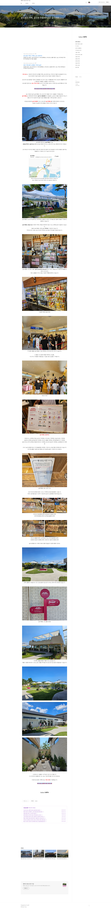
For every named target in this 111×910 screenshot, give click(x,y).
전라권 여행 (26, 807)
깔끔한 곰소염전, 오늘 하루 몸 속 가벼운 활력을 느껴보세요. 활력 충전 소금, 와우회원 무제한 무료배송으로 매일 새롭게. (44, 58)
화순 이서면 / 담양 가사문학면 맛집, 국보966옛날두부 (34, 821)
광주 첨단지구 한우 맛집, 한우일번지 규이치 (32, 814)
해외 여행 (77, 67)
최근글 (76, 76)
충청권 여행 (77, 58)
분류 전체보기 (77, 41)
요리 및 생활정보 (78, 48)
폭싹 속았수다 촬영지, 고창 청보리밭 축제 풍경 (32, 811)
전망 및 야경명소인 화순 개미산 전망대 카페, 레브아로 (34, 819)
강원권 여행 (77, 56)
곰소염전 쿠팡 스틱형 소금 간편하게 (32, 55)
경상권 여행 (77, 63)
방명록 (27, 3)
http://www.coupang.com (28, 53)
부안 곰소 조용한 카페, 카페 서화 (44, 783)
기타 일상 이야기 (78, 50)
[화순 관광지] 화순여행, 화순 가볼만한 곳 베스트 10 (33, 818)
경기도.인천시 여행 (78, 54)
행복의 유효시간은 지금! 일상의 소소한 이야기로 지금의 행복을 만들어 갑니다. (36, 885)
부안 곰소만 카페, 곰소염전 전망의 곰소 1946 (44, 88)
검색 (86, 3)
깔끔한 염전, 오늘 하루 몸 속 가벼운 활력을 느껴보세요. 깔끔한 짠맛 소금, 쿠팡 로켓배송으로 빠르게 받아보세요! (44, 67)
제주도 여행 (77, 65)
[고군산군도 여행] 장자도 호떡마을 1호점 (31, 810)
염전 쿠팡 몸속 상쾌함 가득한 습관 (32, 65)
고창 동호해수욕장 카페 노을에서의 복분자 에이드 (33, 816)
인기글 (80, 76)
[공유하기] (26, 801)
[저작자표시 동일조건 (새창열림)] (36, 801)
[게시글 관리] (28, 801)
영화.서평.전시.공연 (78, 43)
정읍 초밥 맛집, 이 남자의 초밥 (29, 813)
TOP (89, 906)
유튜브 (33, 3)
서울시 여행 (77, 52)
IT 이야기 (77, 46)
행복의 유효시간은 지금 (25, 0)
